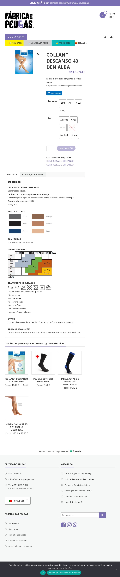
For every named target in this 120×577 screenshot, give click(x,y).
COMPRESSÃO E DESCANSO (60, 161)
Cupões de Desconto (17, 540)
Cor (49, 118)
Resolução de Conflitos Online (78, 490)
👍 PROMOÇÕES (63, 43)
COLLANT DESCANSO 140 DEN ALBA (16, 380)
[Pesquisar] (102, 515)
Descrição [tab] (12, 174)
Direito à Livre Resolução (76, 496)
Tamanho (52, 101)
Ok (43, 572)
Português (18, 500)
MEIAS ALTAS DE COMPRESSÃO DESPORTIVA (70, 381)
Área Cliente (13, 523)
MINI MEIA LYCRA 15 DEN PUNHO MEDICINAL (17, 427)
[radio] (62, 103)
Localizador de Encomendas (21, 546)
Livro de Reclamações (74, 502)
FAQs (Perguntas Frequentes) (78, 473)
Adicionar (64, 148)
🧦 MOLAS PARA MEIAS (38, 43)
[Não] (116, 569)
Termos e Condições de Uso (77, 485)
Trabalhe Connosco (17, 534)
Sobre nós (13, 529)
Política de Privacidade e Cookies (79, 479)
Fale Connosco (15, 473)
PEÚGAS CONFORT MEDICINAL (43, 380)
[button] (38, 54)
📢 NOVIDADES (15, 43)
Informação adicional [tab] (32, 174)
